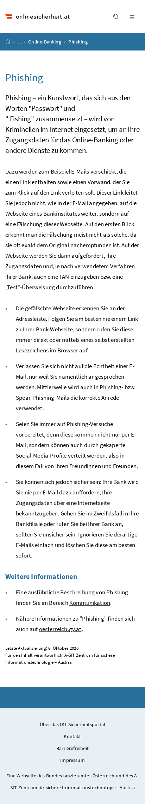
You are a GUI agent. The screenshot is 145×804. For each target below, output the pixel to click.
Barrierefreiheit (72, 748)
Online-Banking (45, 42)
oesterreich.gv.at (60, 629)
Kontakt (72, 736)
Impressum (72, 760)
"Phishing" (93, 618)
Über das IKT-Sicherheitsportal (72, 724)
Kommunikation (89, 603)
